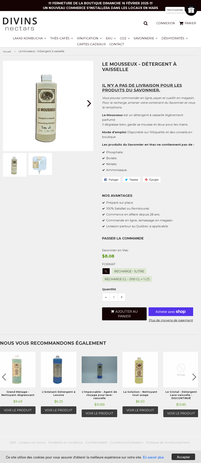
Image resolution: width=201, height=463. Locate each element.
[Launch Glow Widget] (191, 10)
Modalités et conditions (65, 442)
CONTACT (116, 44)
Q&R (12, 442)
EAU (109, 38)
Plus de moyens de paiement (171, 320)
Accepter (183, 456)
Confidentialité (96, 442)
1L (106, 271)
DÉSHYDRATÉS (173, 38)
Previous (9, 103)
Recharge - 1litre (129, 271)
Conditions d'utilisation (126, 442)
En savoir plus (153, 457)
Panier (190, 23)
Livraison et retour (32, 442)
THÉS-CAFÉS (60, 38)
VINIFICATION (88, 38)
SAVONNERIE (144, 38)
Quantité (109, 289)
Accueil (7, 51)
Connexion (165, 23)
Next (86, 103)
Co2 (123, 38)
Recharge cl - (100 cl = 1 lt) (127, 279)
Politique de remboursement (168, 442)
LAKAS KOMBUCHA (28, 38)
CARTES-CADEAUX (91, 44)
